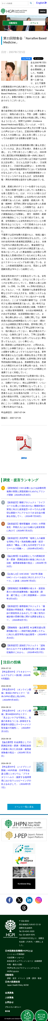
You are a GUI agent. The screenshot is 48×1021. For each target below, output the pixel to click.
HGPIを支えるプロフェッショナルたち (23, 968)
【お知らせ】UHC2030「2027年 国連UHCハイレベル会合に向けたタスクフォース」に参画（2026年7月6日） (26, 577)
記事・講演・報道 (34, 978)
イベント (21, 978)
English (40, 3)
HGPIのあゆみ (13, 971)
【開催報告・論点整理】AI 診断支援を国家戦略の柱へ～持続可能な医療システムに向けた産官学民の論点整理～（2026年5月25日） (27, 633)
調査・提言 (11, 978)
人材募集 (9, 998)
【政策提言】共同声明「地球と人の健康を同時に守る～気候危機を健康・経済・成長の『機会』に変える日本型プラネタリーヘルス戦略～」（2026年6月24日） (26, 543)
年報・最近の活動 (14, 965)
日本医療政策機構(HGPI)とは (19, 951)
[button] (43, 11)
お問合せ (9, 1002)
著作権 (7, 1011)
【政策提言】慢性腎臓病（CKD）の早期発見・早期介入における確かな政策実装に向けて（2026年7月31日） (26, 527)
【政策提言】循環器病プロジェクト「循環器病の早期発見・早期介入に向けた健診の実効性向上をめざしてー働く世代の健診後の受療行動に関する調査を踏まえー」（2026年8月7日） (26, 613)
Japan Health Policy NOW (18, 985)
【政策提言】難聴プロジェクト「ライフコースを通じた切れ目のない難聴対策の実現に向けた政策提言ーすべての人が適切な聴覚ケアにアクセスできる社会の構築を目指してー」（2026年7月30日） (26, 509)
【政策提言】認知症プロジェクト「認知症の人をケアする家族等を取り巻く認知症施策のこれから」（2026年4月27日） (26, 648)
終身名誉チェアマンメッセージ (20, 961)
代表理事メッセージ (15, 958)
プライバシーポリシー (13, 1007)
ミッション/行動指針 (16, 954)
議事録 (24, 458)
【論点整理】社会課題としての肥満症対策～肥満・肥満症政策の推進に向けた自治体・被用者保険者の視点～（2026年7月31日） (27, 561)
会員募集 (9, 993)
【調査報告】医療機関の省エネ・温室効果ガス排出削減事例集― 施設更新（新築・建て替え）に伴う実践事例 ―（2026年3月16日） (26, 593)
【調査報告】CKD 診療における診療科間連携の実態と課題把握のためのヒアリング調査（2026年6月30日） (26, 491)
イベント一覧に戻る (24, 807)
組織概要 (38, 961)
